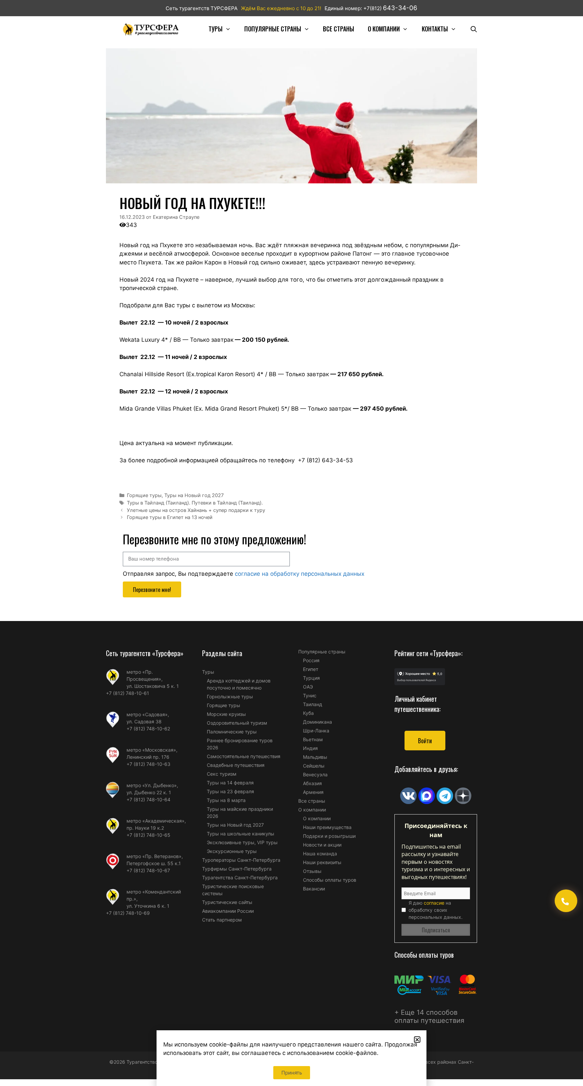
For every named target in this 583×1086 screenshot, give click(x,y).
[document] (291, 543)
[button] (417, 1039)
